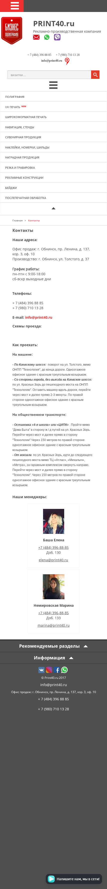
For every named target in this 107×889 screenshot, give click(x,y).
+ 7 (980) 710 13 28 (67, 55)
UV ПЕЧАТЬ (12, 107)
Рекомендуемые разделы (50, 646)
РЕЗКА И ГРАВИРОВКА (20, 167)
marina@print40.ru (54, 625)
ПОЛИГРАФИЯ (14, 97)
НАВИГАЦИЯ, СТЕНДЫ (19, 127)
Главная (17, 220)
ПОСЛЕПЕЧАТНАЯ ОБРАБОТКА (25, 198)
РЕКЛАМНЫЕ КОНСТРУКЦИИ (24, 177)
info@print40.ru (38, 317)
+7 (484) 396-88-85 (53, 547)
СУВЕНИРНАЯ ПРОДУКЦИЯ (23, 137)
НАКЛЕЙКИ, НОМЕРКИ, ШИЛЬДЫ (27, 147)
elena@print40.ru (53, 560)
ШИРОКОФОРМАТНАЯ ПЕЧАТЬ (26, 117)
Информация (50, 658)
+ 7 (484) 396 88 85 (39, 55)
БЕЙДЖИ (11, 188)
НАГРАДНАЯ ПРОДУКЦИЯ (22, 157)
